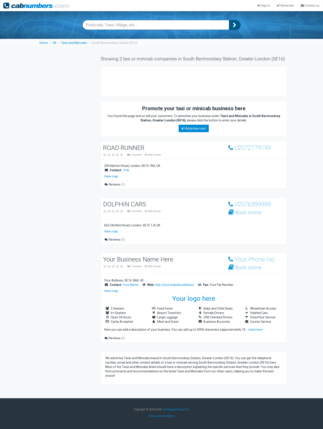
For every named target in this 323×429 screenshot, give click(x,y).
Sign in (265, 5)
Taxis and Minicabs (74, 43)
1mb (126, 170)
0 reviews (136, 154)
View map (111, 176)
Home (44, 43)
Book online (247, 212)
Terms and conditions (162, 416)
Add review (154, 154)
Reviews (116, 184)
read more (255, 329)
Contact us (311, 5)
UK (54, 43)
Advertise (287, 5)
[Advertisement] (185, 81)
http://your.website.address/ (174, 285)
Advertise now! (195, 128)
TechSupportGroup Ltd (175, 409)
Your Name (130, 285)
